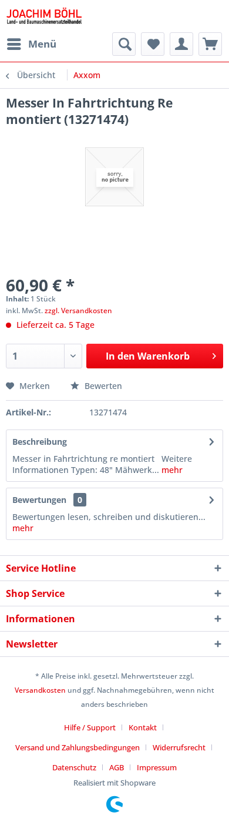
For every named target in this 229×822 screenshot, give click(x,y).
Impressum (157, 767)
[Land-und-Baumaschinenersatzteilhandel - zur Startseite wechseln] (44, 16)
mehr (171, 469)
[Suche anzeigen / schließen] (124, 44)
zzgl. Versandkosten (78, 311)
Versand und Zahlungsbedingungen (77, 747)
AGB (116, 767)
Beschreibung (39, 441)
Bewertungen (39, 499)
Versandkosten (40, 690)
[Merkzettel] (152, 44)
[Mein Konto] (181, 44)
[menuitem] (31, 44)
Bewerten (102, 385)
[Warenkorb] (210, 44)
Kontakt (143, 727)
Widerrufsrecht (179, 747)
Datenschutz (74, 767)
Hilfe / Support (90, 727)
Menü (42, 44)
